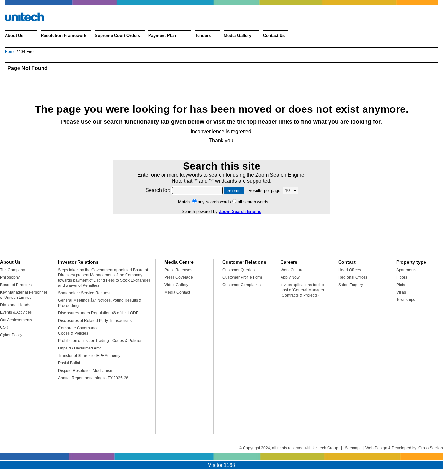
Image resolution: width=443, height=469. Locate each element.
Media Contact (177, 292)
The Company (12, 270)
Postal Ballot (69, 363)
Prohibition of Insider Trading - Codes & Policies (100, 340)
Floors (401, 277)
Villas (401, 292)
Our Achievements (16, 320)
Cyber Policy (11, 335)
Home (10, 51)
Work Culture (292, 270)
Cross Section (430, 448)
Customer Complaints (241, 285)
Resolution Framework (63, 35)
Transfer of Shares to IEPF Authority (89, 355)
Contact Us (274, 35)
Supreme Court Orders (117, 35)
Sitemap (352, 448)
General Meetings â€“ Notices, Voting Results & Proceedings (99, 303)
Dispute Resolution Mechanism (85, 370)
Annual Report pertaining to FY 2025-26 (93, 378)
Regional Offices (352, 277)
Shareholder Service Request (84, 293)
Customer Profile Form (242, 277)
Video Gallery (176, 285)
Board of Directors (16, 285)
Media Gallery (237, 35)
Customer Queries (238, 270)
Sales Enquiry (350, 285)
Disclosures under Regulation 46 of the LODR (98, 313)
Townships (405, 300)
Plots (400, 285)
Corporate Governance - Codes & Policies (79, 331)
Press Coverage (178, 277)
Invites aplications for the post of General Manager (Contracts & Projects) (302, 290)
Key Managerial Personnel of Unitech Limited (23, 295)
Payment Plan (162, 35)
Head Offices (349, 270)
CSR (4, 327)
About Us (14, 35)
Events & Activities (16, 312)
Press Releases (178, 270)
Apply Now (290, 277)
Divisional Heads (15, 305)
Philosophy (10, 277)
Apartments (406, 270)
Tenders (203, 35)
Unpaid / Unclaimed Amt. (80, 348)
